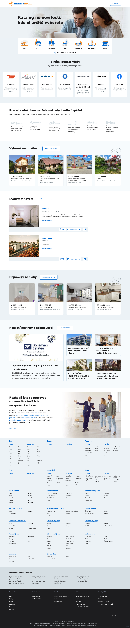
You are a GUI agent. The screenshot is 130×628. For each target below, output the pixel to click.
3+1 (10, 461)
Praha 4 (11, 500)
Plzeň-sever (31, 537)
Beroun (49, 539)
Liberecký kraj (90, 508)
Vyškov (106, 496)
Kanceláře (49, 476)
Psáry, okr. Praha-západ (47, 307)
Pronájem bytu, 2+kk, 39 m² (75, 309)
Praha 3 (11, 498)
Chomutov (88, 537)
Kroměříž (49, 557)
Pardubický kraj (91, 521)
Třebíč (29, 557)
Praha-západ (69, 543)
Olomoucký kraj (53, 521)
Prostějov (68, 523)
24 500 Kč (74, 305)
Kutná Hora (50, 546)
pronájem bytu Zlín (83, 579)
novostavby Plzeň (15, 581)
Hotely (49, 485)
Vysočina (12, 554)
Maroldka (45, 208)
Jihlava (10, 559)
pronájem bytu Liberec (39, 577)
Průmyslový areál (59, 479)
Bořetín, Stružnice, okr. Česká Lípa (21, 179)
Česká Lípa (88, 511)
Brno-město (88, 498)
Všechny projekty (46, 199)
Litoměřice (88, 541)
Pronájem (30, 444)
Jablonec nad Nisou (90, 513)
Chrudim (87, 523)
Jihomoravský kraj (92, 490)
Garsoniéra (12, 447)
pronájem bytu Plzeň (16, 579)
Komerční (51, 470)
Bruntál (11, 523)
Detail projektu (47, 220)
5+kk (19, 447)
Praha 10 (30, 502)
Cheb (10, 511)
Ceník (77, 599)
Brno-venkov (88, 500)
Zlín (67, 559)
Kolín (48, 543)
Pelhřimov (11, 561)
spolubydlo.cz (36, 596)
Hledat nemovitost (51, 148)
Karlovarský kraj (15, 508)
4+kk (10, 463)
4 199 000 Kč (45, 305)
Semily (106, 513)
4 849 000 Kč (73, 176)
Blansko (87, 493)
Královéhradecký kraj (55, 508)
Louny (86, 543)
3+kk (10, 458)
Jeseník (49, 523)
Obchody (49, 481)
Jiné (57, 484)
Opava (29, 526)
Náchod (49, 516)
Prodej (11, 444)
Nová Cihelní (47, 238)
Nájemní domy (89, 476)
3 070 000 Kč (45, 176)
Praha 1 (11, 493)
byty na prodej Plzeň (16, 577)
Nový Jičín (30, 523)
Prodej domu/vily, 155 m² (46, 182)
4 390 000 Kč (16, 305)
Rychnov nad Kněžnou (72, 511)
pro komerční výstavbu (88, 447)
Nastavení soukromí (104, 601)
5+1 (19, 449)
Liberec (106, 511)
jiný (19, 463)
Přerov (49, 528)
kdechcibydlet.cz (36, 599)
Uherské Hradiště (52, 559)
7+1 (19, 458)
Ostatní (88, 470)
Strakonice (69, 496)
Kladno (49, 541)
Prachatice (68, 493)
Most (105, 537)
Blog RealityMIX (58, 601)
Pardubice (88, 526)
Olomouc (49, 526)
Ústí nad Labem (108, 541)
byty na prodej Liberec (16, 583)
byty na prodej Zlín (83, 577)
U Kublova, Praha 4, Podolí (19, 307)
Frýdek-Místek (13, 526)
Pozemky (88, 441)
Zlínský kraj (51, 554)
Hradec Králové (51, 511)
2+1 (10, 456)
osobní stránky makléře (18, 420)
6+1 (19, 454)
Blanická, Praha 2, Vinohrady (105, 307)
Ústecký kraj (90, 534)
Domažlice (12, 537)
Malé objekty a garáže (99, 477)
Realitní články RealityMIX (61, 596)
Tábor (67, 498)
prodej (49, 473)
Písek (48, 500)
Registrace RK (80, 604)
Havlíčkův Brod (13, 557)
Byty (10, 441)
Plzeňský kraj (14, 534)
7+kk (19, 456)
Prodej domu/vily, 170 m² (74, 182)
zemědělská (88, 453)
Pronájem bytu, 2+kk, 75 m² (104, 309)
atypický (20, 461)
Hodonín (106, 493)
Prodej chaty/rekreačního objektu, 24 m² (107, 181)
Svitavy (106, 523)
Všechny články (65, 328)
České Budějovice (52, 493)
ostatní (96, 453)
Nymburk (68, 539)
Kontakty (78, 601)
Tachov (99, 179)
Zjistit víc (12, 428)
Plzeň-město (12, 543)
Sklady (49, 478)
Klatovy (11, 539)
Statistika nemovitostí (82, 596)
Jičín (48, 513)
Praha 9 (30, 500)
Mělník (49, 548)
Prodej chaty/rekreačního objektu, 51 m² (50, 309)
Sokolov (30, 511)
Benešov (49, 537)
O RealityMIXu (102, 596)
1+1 (10, 451)
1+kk (10, 449)
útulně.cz (56, 599)
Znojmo (106, 498)
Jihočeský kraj (52, 490)
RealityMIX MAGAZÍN (82, 607)
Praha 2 (11, 496)
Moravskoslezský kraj (17, 521)
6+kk (19, 451)
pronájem (68, 473)
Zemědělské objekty (88, 479)
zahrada (97, 451)
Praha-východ (70, 541)
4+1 (10, 465)
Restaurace (50, 483)
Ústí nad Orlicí (108, 526)
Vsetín (67, 557)
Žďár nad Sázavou (33, 559)
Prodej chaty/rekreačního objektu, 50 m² (21, 181)
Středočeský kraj (54, 534)
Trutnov (68, 513)
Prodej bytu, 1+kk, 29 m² (17, 309)
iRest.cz (36, 413)
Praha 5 (11, 502)
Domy (49, 441)
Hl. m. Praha (14, 490)
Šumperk (68, 526)
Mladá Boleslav (70, 537)
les (86, 455)
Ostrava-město (32, 528)
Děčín (86, 539)
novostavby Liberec (38, 579)
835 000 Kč (101, 176)
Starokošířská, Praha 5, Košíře (77, 307)
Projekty (11, 601)
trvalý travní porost (98, 447)
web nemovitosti (29, 418)
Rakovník (68, 548)
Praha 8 (30, 498)
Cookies (100, 599)
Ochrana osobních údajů (105, 604)
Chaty (11, 470)
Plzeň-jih (11, 541)
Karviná (11, 528)
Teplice (106, 539)
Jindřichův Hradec (52, 498)
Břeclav (87, 496)
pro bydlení (88, 451)
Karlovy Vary (12, 513)
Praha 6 (30, 493)
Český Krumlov (51, 496)
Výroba (58, 482)
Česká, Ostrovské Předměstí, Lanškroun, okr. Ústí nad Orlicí (77, 179)
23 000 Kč (103, 305)
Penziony (58, 476)
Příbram (68, 546)
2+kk (10, 454)
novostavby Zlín (82, 581)
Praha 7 (30, 496)
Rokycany (30, 539)
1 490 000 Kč (16, 176)
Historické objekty (97, 480)
